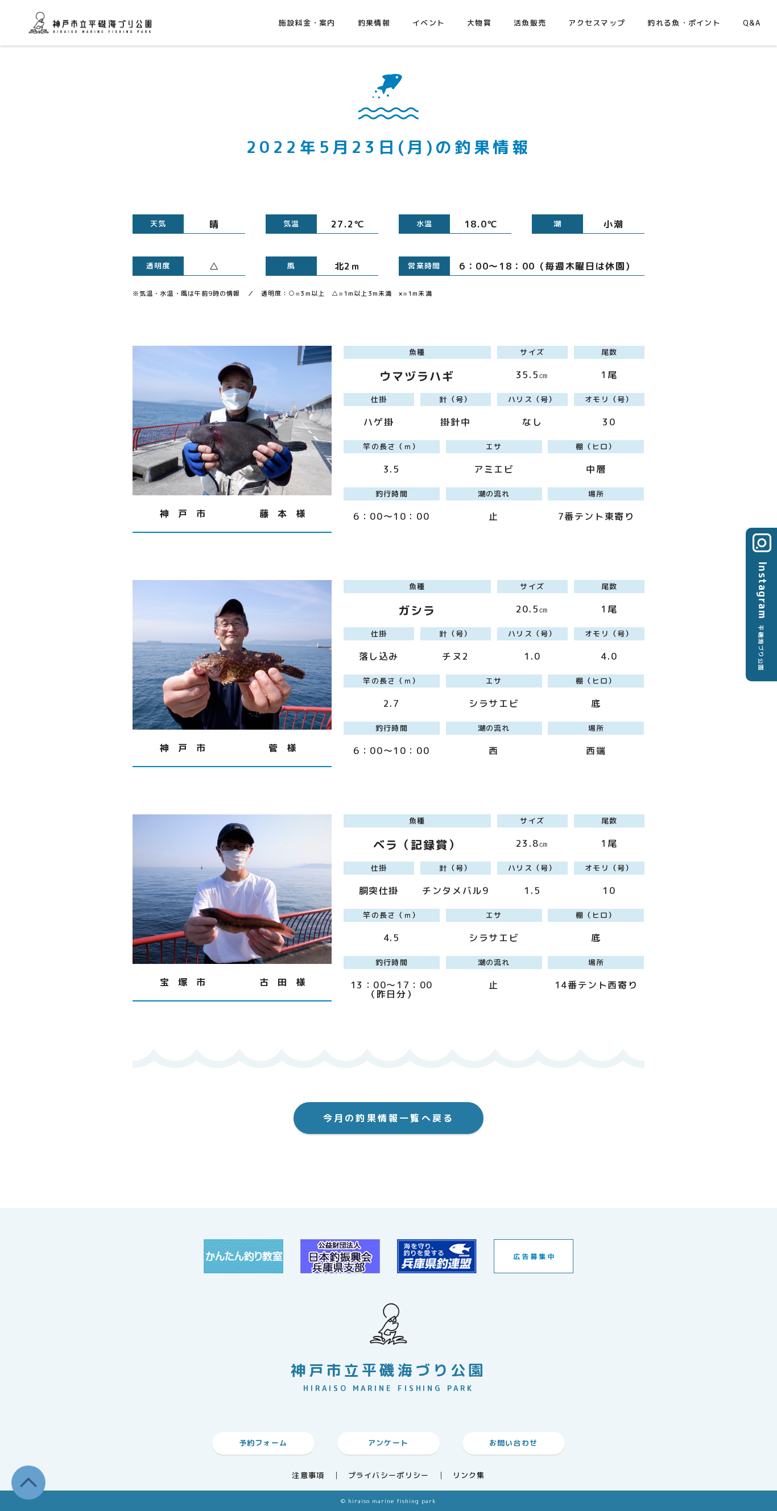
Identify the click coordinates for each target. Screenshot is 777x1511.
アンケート (388, 1443)
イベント (428, 23)
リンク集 (469, 1475)
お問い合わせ (513, 1443)
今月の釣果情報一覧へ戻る (388, 1118)
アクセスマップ (596, 23)
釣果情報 (374, 23)
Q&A (752, 23)
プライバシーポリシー (388, 1475)
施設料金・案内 (307, 23)
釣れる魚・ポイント (684, 23)
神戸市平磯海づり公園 (92, 22)
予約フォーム (263, 1443)
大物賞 (479, 23)
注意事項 (308, 1475)
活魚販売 (530, 23)
